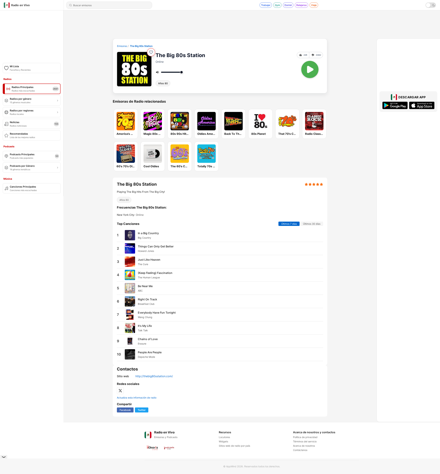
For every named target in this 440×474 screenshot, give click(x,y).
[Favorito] (151, 52)
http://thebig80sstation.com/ (154, 376)
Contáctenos (300, 450)
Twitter (142, 409)
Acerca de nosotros (304, 445)
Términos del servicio (305, 441)
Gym (277, 5)
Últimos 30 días (311, 223)
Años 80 (163, 83)
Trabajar (265, 5)
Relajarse (301, 5)
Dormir (288, 5)
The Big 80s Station (141, 46)
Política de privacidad (305, 437)
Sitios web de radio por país (234, 445)
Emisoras (122, 46)
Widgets (223, 441)
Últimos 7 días (289, 223)
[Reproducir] (309, 69)
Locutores (224, 437)
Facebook (125, 409)
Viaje (314, 5)
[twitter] (120, 390)
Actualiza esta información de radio (136, 397)
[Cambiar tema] (431, 5)
